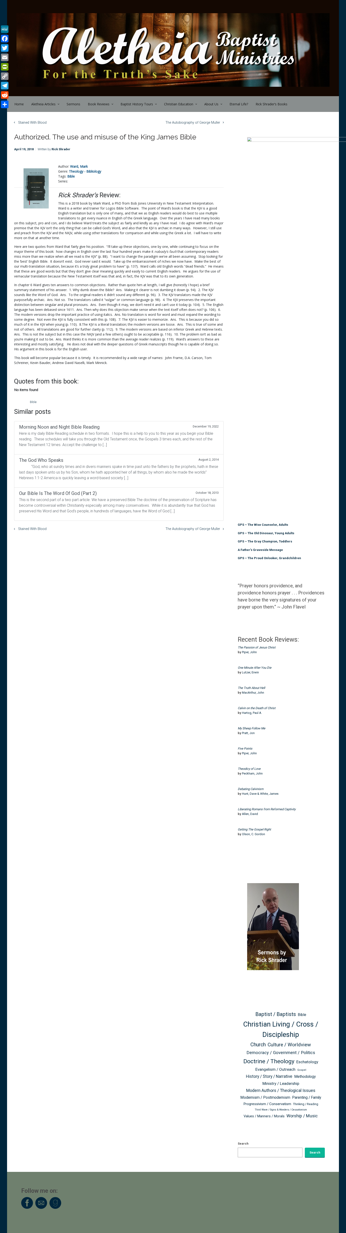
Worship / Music (302, 1115)
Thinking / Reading (305, 1104)
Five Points (245, 748)
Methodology (305, 1076)
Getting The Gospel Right (254, 829)
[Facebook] (4, 38)
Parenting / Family (306, 1097)
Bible (71, 176)
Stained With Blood (32, 123)
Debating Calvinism (250, 789)
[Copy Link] (4, 76)
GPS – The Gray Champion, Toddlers (265, 541)
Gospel (301, 1069)
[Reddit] (4, 95)
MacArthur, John (253, 692)
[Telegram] (4, 85)
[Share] (4, 104)
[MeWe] (4, 29)
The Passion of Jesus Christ (256, 647)
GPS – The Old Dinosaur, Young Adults (266, 533)
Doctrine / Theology (268, 1061)
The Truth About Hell (251, 688)
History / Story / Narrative (269, 1076)
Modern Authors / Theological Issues (280, 1090)
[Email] (4, 57)
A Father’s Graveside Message (260, 550)
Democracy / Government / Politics (280, 1052)
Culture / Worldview (289, 1044)
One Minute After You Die (254, 667)
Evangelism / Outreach (275, 1069)
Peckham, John (252, 773)
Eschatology (307, 1061)
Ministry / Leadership (280, 1083)
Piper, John (249, 652)
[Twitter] (4, 48)
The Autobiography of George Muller (192, 123)
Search (243, 1143)
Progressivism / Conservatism (267, 1104)
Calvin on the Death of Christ (256, 708)
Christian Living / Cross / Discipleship (280, 1029)
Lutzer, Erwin (250, 672)
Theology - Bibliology (85, 171)
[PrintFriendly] (4, 66)
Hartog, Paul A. (252, 713)
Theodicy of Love (249, 769)
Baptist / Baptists (275, 1014)
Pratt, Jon (248, 733)
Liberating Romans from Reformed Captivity (267, 809)
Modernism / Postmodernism (265, 1097)
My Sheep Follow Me (251, 728)
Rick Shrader (61, 149)
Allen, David (250, 814)
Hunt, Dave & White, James (260, 793)
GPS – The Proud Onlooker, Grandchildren (269, 558)
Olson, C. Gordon (253, 834)
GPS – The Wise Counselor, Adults (263, 524)
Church (258, 1044)
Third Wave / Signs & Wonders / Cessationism (281, 1109)
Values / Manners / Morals (264, 1116)
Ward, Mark (79, 166)
